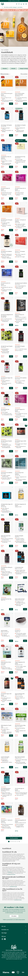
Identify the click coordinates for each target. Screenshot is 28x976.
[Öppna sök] (14, 7)
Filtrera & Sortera (5, 74)
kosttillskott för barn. (18, 899)
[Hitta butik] (16, 4)
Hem (2, 49)
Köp (11, 103)
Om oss (3, 926)
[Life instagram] (2, 939)
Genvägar (4, 932)
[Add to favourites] (12, 77)
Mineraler (13, 68)
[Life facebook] (5, 939)
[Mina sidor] (21, 4)
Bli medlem (14, 916)
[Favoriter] (19, 4)
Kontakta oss (5, 929)
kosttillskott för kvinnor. (11, 874)
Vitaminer (5, 68)
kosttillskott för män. (13, 886)
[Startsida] (2, 3)
